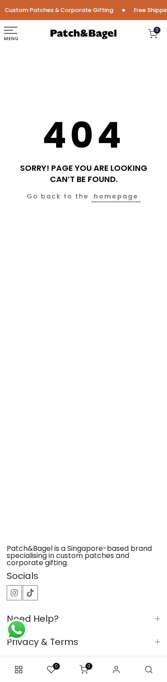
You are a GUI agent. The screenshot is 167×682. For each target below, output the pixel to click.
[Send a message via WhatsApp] (16, 629)
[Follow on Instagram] (14, 592)
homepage (116, 196)
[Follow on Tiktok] (30, 592)
